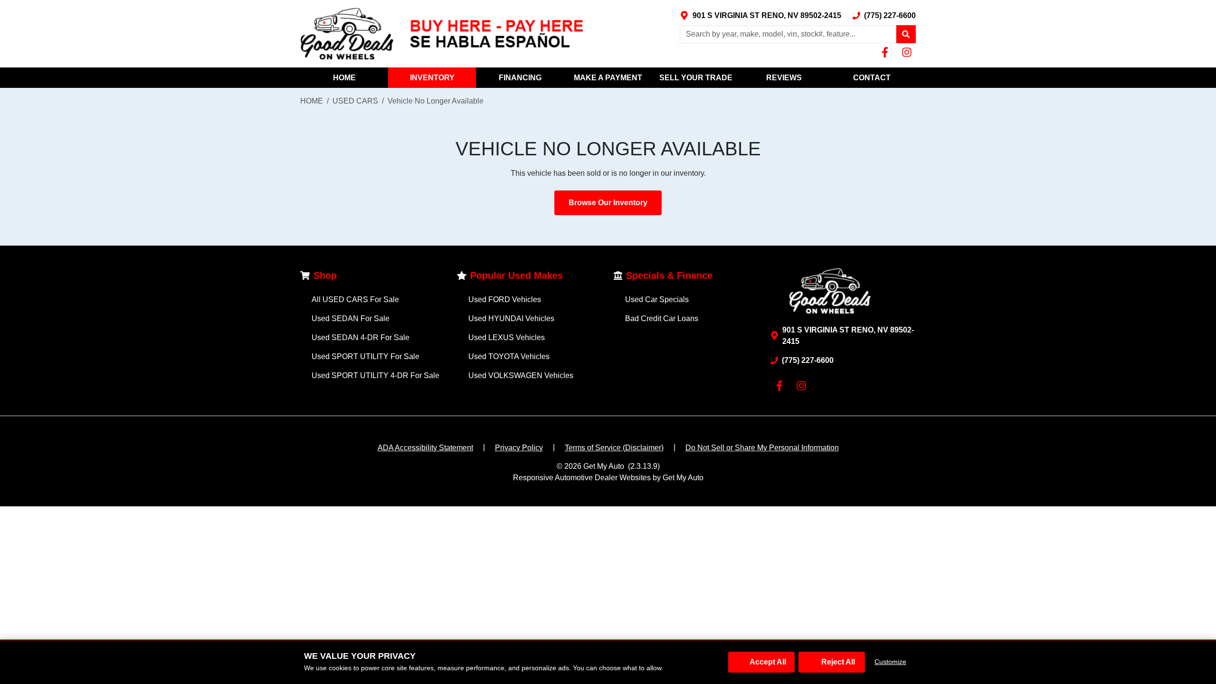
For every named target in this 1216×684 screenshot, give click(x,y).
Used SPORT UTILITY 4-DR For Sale (375, 375)
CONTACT (872, 78)
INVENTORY (432, 78)
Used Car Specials (657, 299)
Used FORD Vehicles (504, 299)
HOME (344, 78)
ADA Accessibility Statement (425, 448)
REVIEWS (784, 78)
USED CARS (355, 101)
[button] (906, 34)
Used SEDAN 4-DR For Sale (360, 337)
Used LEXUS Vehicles (506, 337)
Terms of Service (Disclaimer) (614, 448)
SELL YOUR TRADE (695, 78)
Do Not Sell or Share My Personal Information (762, 448)
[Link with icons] (887, 52)
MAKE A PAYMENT (608, 78)
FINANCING (520, 78)
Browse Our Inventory (608, 203)
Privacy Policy (519, 448)
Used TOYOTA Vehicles (509, 356)
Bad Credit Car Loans (661, 318)
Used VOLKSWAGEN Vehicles (520, 375)
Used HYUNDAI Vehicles (511, 318)
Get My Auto (603, 466)
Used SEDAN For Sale (351, 318)
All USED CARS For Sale (355, 299)
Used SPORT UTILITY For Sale (365, 356)
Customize (890, 661)
